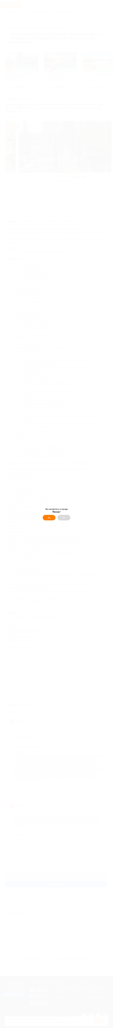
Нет (64, 518)
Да (49, 518)
